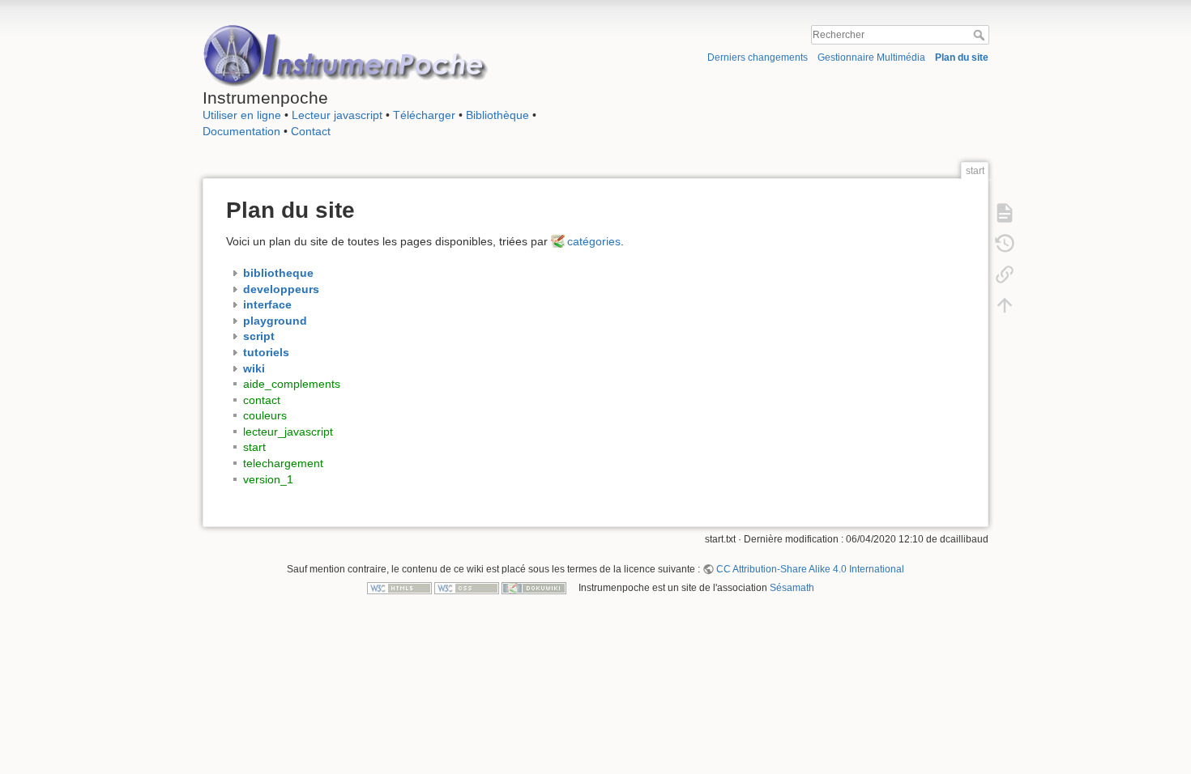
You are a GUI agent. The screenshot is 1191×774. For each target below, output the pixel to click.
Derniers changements (757, 57)
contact (261, 399)
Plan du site (961, 57)
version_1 (268, 479)
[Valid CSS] (466, 587)
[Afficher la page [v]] (1004, 212)
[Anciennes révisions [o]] (1004, 243)
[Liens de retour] (1004, 273)
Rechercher (980, 34)
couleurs (265, 415)
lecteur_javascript (288, 431)
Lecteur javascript (337, 114)
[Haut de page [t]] (1004, 304)
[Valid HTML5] (399, 587)
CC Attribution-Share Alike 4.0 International (810, 569)
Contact (311, 131)
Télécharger (424, 114)
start (254, 446)
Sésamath (792, 587)
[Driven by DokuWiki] (534, 587)
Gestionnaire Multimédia (871, 57)
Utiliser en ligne (242, 114)
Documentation (241, 131)
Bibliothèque (497, 114)
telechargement (283, 463)
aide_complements (291, 383)
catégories (594, 241)
